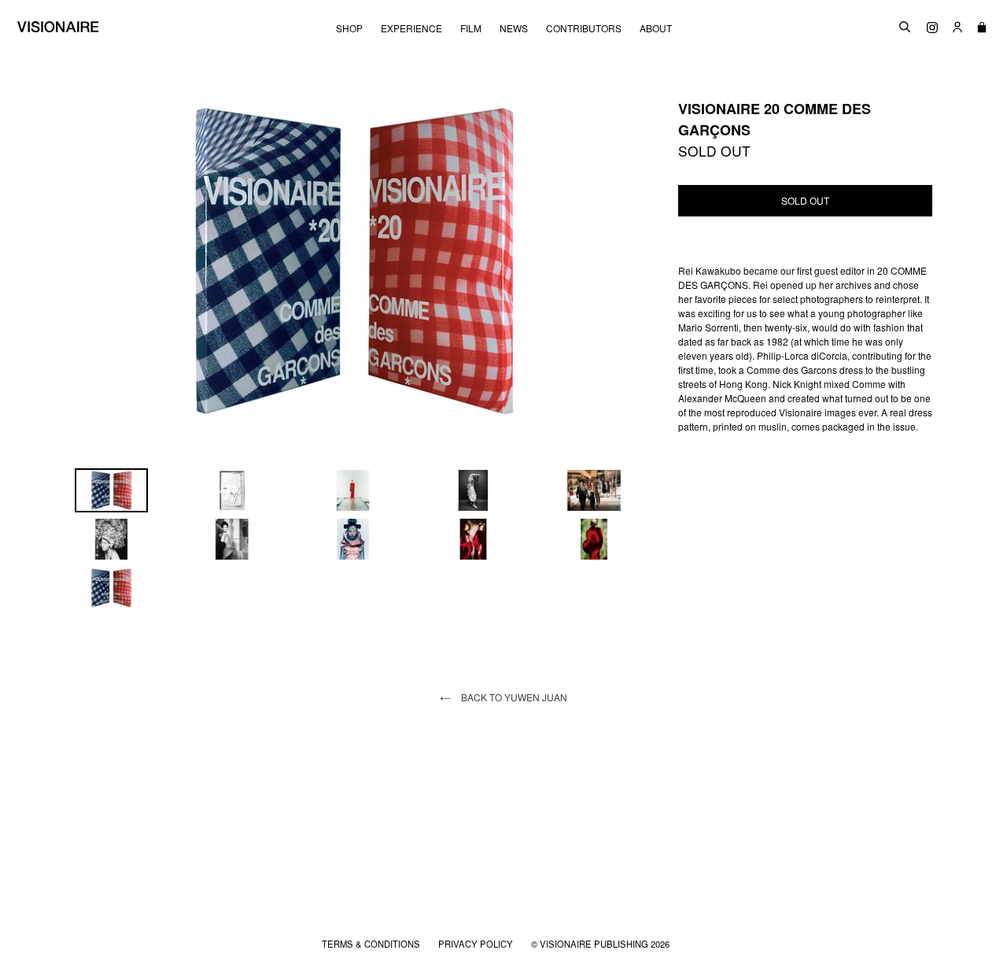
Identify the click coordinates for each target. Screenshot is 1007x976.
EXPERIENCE (411, 28)
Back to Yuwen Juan (513, 697)
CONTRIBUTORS (584, 28)
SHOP (349, 28)
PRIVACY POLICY (476, 943)
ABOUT (656, 28)
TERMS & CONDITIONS (372, 943)
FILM (470, 28)
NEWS (514, 28)
